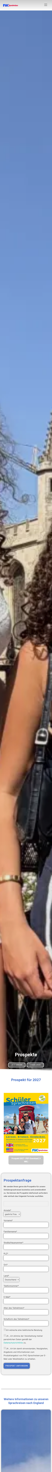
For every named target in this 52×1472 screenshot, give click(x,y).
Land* (6, 1276)
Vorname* (8, 1220)
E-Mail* (7, 1297)
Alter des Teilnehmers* (14, 1308)
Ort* (6, 1264)
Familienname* (10, 1231)
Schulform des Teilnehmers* (16, 1319)
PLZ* (6, 1253)
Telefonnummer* (11, 1286)
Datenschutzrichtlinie (13, 1342)
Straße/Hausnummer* (13, 1242)
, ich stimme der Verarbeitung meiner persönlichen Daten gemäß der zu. (23, 1339)
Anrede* (7, 1210)
